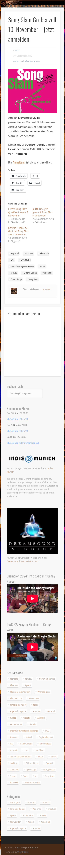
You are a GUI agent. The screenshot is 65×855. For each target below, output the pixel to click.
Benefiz (33, 724)
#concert (14, 678)
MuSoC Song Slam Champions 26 (23, 442)
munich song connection (22, 266)
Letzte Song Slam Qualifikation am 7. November (18, 212)
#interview (34, 698)
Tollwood (14, 782)
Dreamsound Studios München (22, 561)
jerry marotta (45, 743)
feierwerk (14, 737)
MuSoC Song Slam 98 (17, 418)
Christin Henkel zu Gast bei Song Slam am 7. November (18, 231)
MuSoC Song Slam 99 (17, 430)
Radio (25, 776)
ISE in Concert (26, 743)
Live (12, 259)
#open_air (45, 821)
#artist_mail (18, 61)
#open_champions (18, 711)
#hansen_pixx (44, 692)
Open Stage (16, 279)
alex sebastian (16, 724)
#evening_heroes (47, 678)
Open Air (50, 763)
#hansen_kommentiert (20, 692)
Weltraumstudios (32, 782)
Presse (13, 776)
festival (29, 737)
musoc (16, 50)
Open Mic (47, 272)
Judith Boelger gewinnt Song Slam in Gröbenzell (42, 212)
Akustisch (44, 253)
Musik (43, 266)
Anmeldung (19, 162)
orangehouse (49, 769)
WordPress (22, 851)
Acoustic (29, 253)
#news (37, 61)
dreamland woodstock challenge (24, 730)
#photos (36, 711)
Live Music (25, 259)
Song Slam (33, 279)
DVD (47, 730)
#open (35, 704)
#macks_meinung (18, 704)
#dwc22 (28, 678)
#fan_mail (36, 809)
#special (15, 253)
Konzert (13, 750)
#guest (28, 685)
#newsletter (15, 821)
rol (36, 776)
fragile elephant (46, 737)
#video (13, 717)
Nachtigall (14, 763)
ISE (11, 743)
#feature (29, 61)
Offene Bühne (30, 272)
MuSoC (14, 272)
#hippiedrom (16, 698)
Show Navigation (52, 29)
